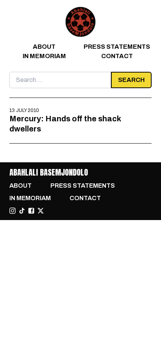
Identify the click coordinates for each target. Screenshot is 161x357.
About (44, 47)
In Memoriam (44, 56)
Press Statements (117, 47)
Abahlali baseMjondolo (48, 172)
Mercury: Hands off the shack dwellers (65, 124)
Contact (117, 56)
